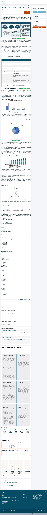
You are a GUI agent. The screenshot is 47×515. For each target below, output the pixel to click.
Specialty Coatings (20, 5)
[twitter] (39, 511)
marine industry (23, 91)
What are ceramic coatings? (6, 337)
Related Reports (35, 25)
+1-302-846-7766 (37, 498)
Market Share (35, 20)
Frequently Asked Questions (37, 22)
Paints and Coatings (14, 5)
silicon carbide (22, 41)
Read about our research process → (18, 476)
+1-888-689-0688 (38, 497)
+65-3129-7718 (37, 499)
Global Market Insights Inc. (6, 510)
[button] (30, 302)
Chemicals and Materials (6, 5)
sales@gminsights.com (39, 500)
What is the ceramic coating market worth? (9, 330)
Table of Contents (35, 21)
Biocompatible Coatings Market (8, 486)
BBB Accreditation (10, 432)
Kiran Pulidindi (24, 299)
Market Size (34, 17)
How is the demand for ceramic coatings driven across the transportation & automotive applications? (14, 340)
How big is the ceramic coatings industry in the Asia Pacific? (12, 343)
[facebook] (42, 511)
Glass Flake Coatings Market (8, 483)
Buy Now (39, 11)
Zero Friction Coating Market (8, 485)
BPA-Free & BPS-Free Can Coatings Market (10, 482)
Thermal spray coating (23, 143)
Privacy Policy (29, 513)
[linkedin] (36, 511)
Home (1, 5)
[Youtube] (44, 511)
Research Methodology (36, 24)
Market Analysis (35, 18)
